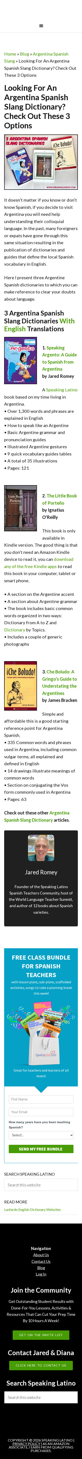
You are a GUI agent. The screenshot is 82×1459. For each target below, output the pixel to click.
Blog (24, 53)
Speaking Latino (41, 11)
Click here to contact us (41, 1365)
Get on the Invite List (41, 1335)
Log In (41, 1274)
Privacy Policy (26, 1444)
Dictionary (14, 629)
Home (10, 53)
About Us (41, 1254)
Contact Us (41, 1261)
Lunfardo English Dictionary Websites (32, 1209)
